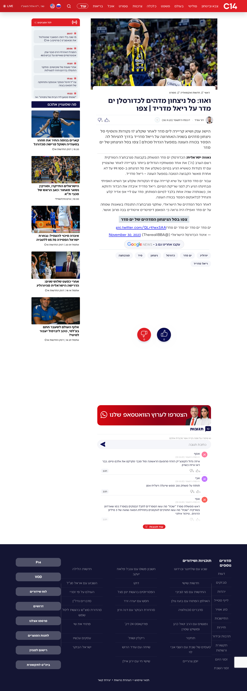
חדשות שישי (190, 583)
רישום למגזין (38, 650)
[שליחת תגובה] (102, 444)
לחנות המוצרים (38, 635)
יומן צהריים (190, 661)
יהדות (221, 591)
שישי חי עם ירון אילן (136, 661)
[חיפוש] (69, 6)
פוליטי (192, 6)
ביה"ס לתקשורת (38, 665)
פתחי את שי (82, 624)
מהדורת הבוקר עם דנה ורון (136, 609)
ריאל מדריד (201, 263)
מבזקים (221, 582)
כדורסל (170, 255)
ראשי (207, 92)
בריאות (98, 6)
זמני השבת (221, 668)
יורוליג (204, 255)
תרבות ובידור (221, 636)
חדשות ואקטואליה (190, 92)
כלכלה (151, 6)
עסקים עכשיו (82, 638)
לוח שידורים (38, 591)
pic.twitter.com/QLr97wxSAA (141, 227)
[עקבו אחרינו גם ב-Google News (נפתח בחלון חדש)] (154, 244)
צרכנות (137, 6)
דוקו (136, 583)
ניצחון (154, 255)
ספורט (123, 6)
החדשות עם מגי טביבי (190, 592)
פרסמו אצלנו (38, 621)
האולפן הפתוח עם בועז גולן (190, 601)
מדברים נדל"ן (82, 601)
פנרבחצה (124, 255)
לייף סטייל (221, 600)
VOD (38, 577)
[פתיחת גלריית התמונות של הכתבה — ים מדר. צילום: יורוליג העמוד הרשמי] (154, 54)
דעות (221, 573)
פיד (140, 255)
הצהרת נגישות (122, 680)
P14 (38, 562)
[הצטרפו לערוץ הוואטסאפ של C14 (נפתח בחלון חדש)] (154, 415)
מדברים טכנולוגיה (190, 609)
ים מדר (187, 255)
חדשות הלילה (82, 569)
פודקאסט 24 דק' (136, 624)
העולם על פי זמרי (82, 592)
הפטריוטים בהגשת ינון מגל (136, 592)
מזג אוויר (221, 609)
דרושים (38, 606)
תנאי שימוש (142, 680)
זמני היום (221, 659)
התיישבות (221, 618)
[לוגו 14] (230, 6)
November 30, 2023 (125, 234)
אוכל (111, 6)
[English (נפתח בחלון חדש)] (52, 6)
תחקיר (190, 638)
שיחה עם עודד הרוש (136, 647)
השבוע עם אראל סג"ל (82, 583)
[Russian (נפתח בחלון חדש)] (58, 6)
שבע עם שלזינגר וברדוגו (190, 569)
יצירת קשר (104, 680)
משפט (165, 6)
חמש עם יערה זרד (136, 601)
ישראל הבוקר (82, 647)
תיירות (221, 627)
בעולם (179, 6)
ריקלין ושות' (136, 638)
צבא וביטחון (210, 6)
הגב (105, 470)
